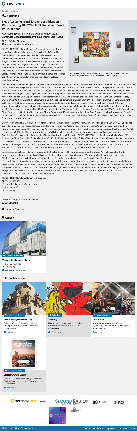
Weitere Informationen (15, 270)
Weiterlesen (11, 332)
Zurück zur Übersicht (14, 209)
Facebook (9, 428)
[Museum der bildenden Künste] (23, 238)
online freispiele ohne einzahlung (57, 415)
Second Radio (72, 402)
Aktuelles (14, 11)
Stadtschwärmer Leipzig (15, 374)
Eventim (45, 402)
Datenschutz (123, 428)
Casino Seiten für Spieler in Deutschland (100, 402)
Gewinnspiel (98, 319)
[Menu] (133, 3)
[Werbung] (68, 298)
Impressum (111, 428)
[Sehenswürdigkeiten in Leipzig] (24, 298)
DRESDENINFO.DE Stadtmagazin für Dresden (23, 401)
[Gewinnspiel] (113, 298)
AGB (133, 428)
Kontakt (100, 428)
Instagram (28, 428)
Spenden (91, 428)
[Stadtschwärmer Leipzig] (24, 354)
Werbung (52, 319)
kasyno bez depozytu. (77, 410)
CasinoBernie (118, 402)
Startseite (13, 4)
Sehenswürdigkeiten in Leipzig (18, 319)
